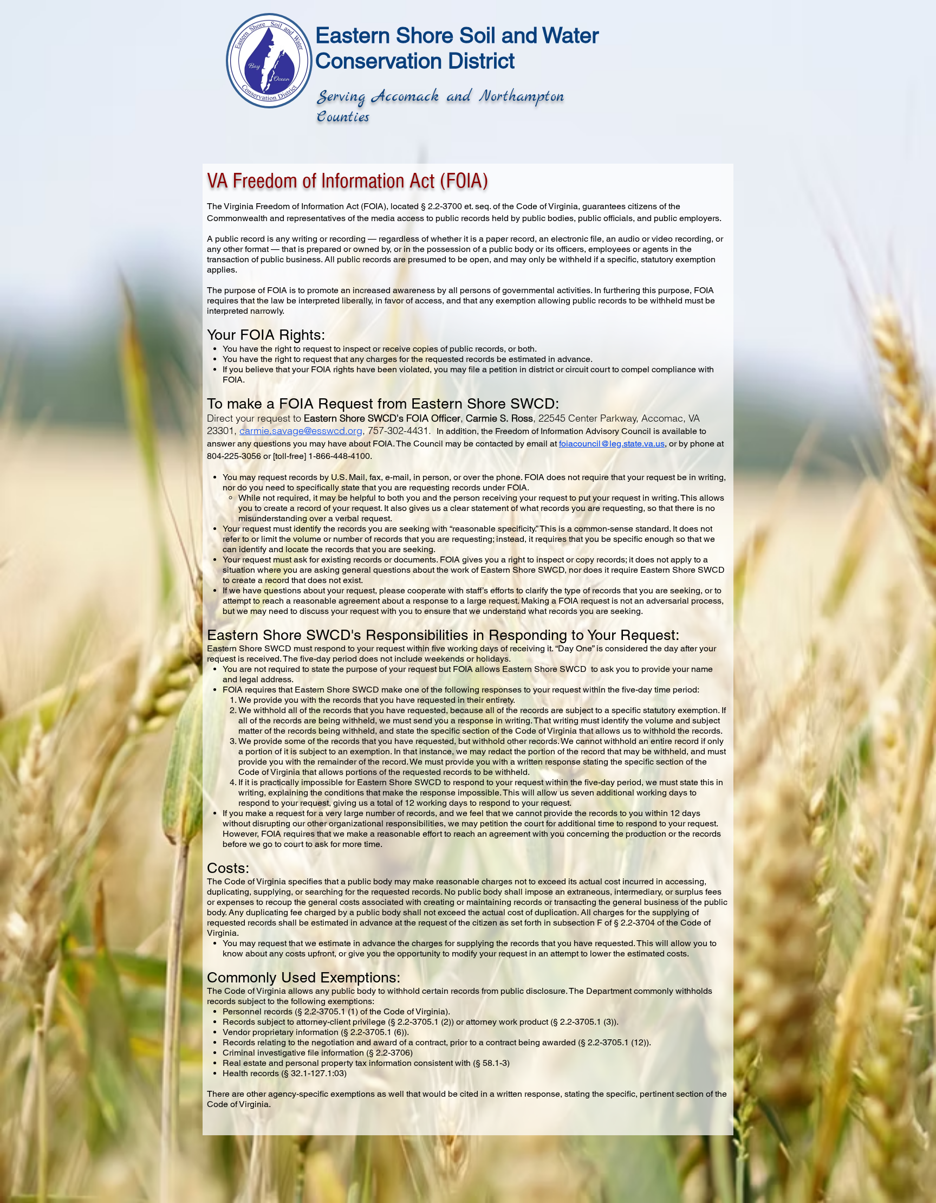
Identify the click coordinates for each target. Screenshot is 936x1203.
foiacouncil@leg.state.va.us (612, 443)
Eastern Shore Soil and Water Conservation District (457, 48)
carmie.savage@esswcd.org (300, 430)
